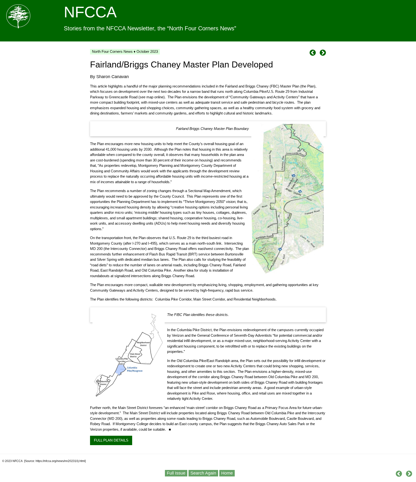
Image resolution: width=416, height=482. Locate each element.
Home (227, 473)
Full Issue (176, 473)
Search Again (203, 473)
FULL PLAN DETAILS (111, 440)
